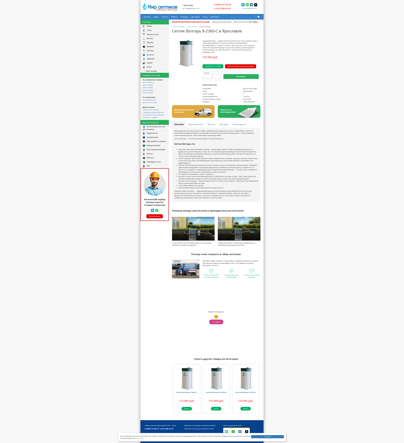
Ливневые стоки (153, 162)
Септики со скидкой (150, 117)
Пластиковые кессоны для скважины (154, 127)
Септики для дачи (149, 100)
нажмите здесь (140, 438)
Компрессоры (152, 137)
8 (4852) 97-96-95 (222, 4)
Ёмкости (150, 158)
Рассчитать (154, 216)
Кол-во (206, 73)
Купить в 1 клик (213, 66)
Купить (186, 409)
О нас (205, 17)
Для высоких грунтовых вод (153, 115)
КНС (148, 166)
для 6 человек (148, 90)
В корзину (241, 76)
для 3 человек (148, 82)
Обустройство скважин (156, 141)
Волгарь (150, 51)
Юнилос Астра (152, 34)
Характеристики (195, 124)
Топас (149, 30)
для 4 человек (148, 85)
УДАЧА (149, 63)
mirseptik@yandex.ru (249, 8)
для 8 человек (148, 93)
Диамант (150, 46)
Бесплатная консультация (240, 66)
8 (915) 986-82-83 (222, 8)
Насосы (149, 153)
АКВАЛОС (150, 59)
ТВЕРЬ (149, 26)
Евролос (150, 42)
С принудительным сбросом (153, 112)
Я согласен (267, 437)
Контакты (215, 17)
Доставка (195, 17)
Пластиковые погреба (155, 149)
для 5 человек (148, 87)
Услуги (165, 17)
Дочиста (150, 55)
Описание (179, 124)
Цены (156, 17)
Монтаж (211, 124)
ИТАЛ (149, 67)
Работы (174, 17)
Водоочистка (152, 133)
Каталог (147, 17)
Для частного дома (150, 102)
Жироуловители (153, 145)
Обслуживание (239, 124)
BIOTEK (149, 38)
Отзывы (184, 17)
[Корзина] (258, 16)
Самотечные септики (150, 110)
